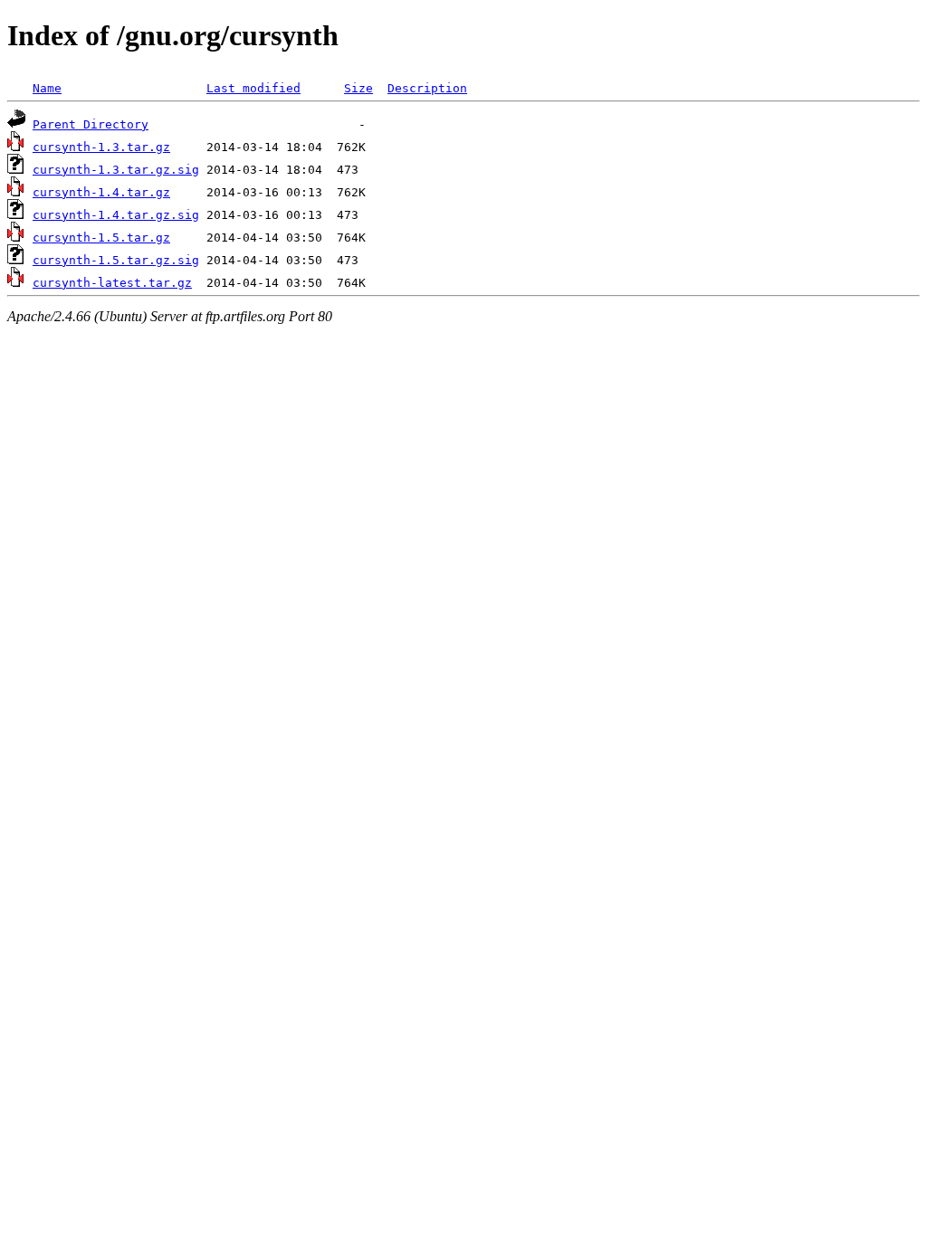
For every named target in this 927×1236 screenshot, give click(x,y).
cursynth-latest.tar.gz (112, 283)
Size (358, 88)
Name (47, 88)
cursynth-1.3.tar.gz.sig (116, 169)
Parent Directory (90, 124)
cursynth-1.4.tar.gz (101, 192)
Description (427, 88)
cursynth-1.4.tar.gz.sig (116, 215)
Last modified (253, 88)
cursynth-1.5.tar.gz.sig (116, 260)
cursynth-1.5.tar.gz (101, 237)
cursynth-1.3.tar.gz (101, 147)
